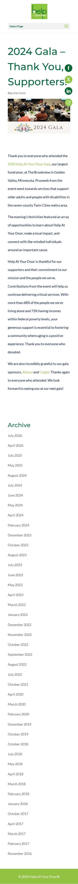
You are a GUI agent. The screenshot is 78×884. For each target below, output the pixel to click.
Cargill (44, 372)
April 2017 (15, 824)
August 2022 (17, 664)
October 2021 (18, 684)
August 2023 (17, 555)
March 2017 (17, 834)
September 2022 (20, 654)
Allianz (28, 372)
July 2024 (15, 485)
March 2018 (17, 784)
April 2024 (15, 515)
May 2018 (15, 764)
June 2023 (15, 575)
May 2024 (15, 505)
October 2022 (18, 644)
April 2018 (15, 774)
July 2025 (15, 455)
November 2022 (20, 634)
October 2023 (18, 545)
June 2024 (15, 495)
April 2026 (15, 445)
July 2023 (15, 565)
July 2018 (15, 754)
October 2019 (18, 734)
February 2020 (18, 714)
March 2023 (17, 605)
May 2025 (15, 465)
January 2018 (18, 804)
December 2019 (19, 724)
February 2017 (18, 843)
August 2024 (17, 475)
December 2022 (19, 625)
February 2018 (18, 794)
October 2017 (18, 814)
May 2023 (15, 585)
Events (22, 93)
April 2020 (15, 694)
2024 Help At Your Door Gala (29, 164)
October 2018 (18, 744)
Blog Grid (13, 93)
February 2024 (18, 525)
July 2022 (15, 674)
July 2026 (15, 435)
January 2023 (18, 614)
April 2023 (15, 595)
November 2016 (20, 853)
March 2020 (17, 704)
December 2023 (19, 535)
